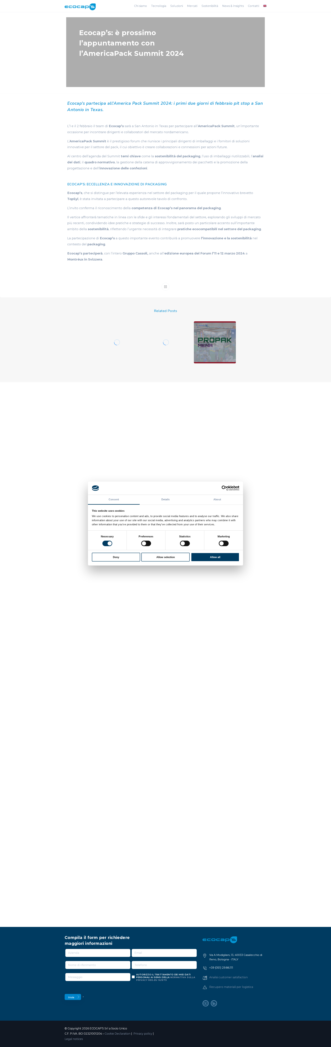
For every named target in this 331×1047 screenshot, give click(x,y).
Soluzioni (176, 6)
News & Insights (233, 6)
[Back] (165, 287)
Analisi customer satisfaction (228, 977)
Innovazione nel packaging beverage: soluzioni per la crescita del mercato (116, 348)
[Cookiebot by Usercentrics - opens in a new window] (224, 488)
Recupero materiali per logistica (231, 987)
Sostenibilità (210, 6)
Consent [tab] (114, 499)
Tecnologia (158, 6)
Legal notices (74, 1039)
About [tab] (217, 499)
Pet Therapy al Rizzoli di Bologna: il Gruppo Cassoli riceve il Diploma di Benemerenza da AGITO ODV (165, 346)
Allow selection (165, 557)
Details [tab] (165, 499)
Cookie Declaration (118, 1033)
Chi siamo (140, 6)
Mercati (192, 6)
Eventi (105, 335)
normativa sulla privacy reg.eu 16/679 (165, 978)
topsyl (118, 335)
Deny (116, 557)
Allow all (215, 557)
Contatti (253, 6)
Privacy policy (142, 1033)
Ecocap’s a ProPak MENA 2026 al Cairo (213, 352)
